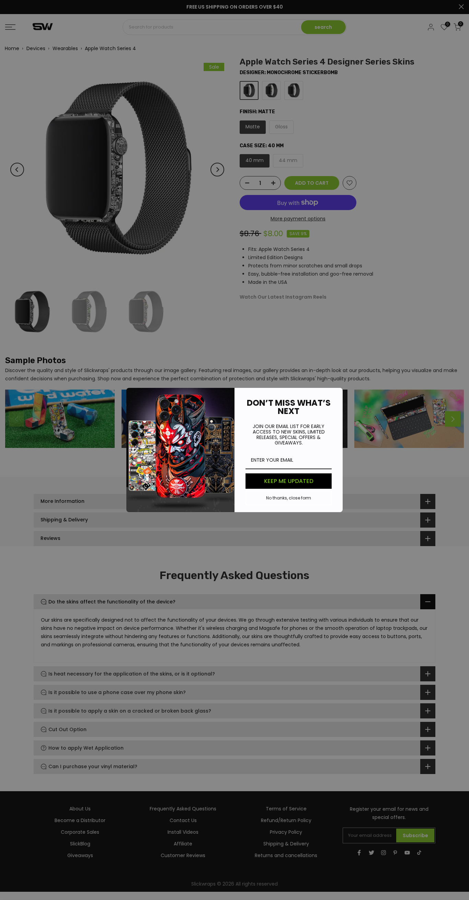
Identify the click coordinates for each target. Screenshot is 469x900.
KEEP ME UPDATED (288, 481)
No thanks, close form (288, 498)
